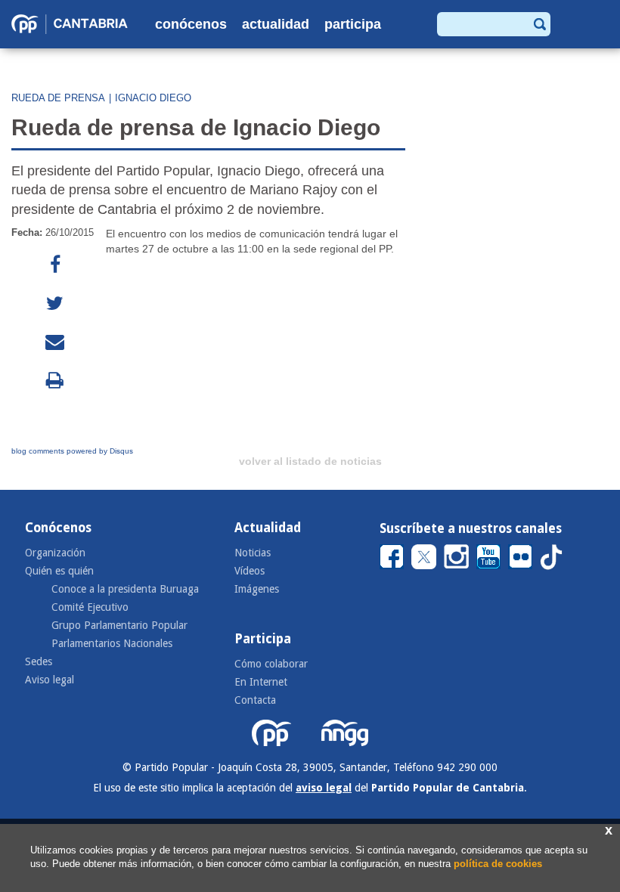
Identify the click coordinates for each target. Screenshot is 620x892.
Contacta (255, 700)
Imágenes (256, 589)
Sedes (38, 661)
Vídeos (249, 571)
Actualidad (275, 24)
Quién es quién (59, 571)
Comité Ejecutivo (90, 607)
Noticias (252, 553)
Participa (352, 24)
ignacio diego (153, 98)
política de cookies (498, 863)
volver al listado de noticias (310, 461)
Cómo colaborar (271, 664)
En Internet (260, 682)
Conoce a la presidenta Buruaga (125, 589)
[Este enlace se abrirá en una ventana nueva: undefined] (54, 265)
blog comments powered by (72, 451)
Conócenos (191, 24)
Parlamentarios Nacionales (111, 643)
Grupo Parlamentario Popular (119, 625)
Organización (55, 553)
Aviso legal (49, 680)
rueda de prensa (58, 98)
